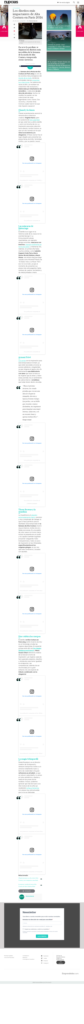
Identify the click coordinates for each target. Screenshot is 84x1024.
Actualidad (16, 8)
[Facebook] (14, 23)
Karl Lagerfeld (32, 111)
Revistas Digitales (8, 917)
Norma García (33, 20)
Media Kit (25, 919)
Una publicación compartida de (32, 210)
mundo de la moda (24, 75)
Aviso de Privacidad (9, 919)
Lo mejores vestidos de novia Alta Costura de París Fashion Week (27, 847)
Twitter (45, 920)
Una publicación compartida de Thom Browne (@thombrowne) (36, 563)
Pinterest (45, 922)
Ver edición (60, 923)
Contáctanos (26, 917)
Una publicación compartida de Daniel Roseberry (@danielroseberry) (38, 793)
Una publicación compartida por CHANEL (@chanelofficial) (35, 170)
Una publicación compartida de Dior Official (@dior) (33, 679)
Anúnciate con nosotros (28, 920)
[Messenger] (14, 36)
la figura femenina (31, 751)
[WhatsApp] (14, 33)
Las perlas (21, 343)
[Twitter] (14, 26)
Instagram (45, 924)
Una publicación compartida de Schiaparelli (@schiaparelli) (35, 834)
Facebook (45, 917)
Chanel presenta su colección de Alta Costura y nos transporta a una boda (28, 841)
